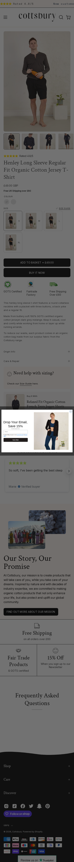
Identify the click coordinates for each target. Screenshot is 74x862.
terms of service (20, 434)
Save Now (16, 440)
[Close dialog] (71, 411)
